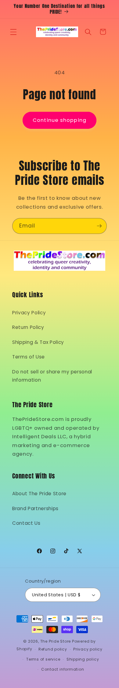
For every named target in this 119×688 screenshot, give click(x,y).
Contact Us (26, 523)
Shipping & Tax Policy (38, 342)
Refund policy (52, 649)
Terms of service (43, 659)
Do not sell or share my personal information (52, 376)
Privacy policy (88, 649)
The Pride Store (55, 641)
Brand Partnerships (35, 508)
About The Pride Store (39, 493)
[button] (13, 31)
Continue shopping (59, 120)
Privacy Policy (29, 312)
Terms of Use (28, 357)
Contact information (62, 669)
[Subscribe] (99, 226)
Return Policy (28, 327)
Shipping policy (83, 659)
